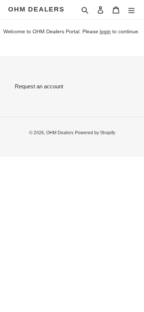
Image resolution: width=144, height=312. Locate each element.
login (105, 31)
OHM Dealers (36, 9)
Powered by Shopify (95, 132)
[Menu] (131, 10)
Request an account (39, 86)
